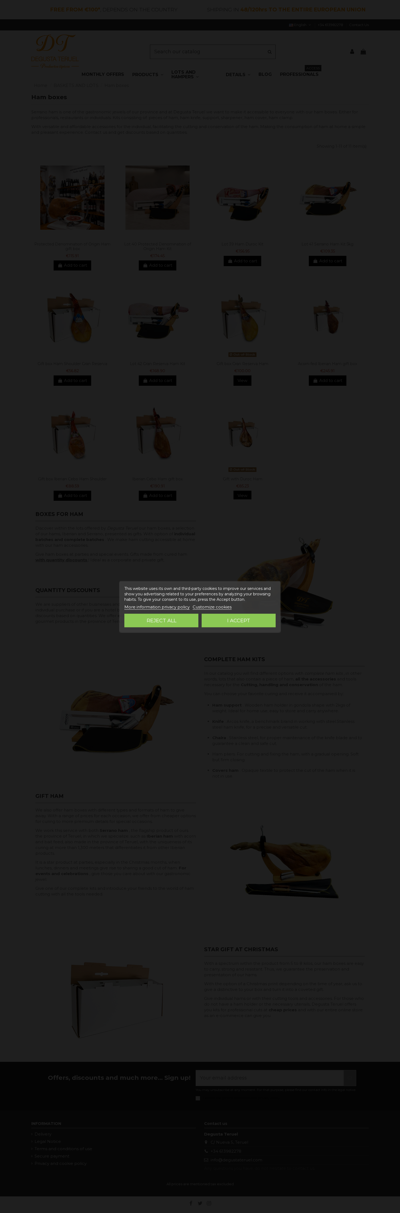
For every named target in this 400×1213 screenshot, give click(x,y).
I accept (238, 621)
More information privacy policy (157, 606)
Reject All (161, 621)
